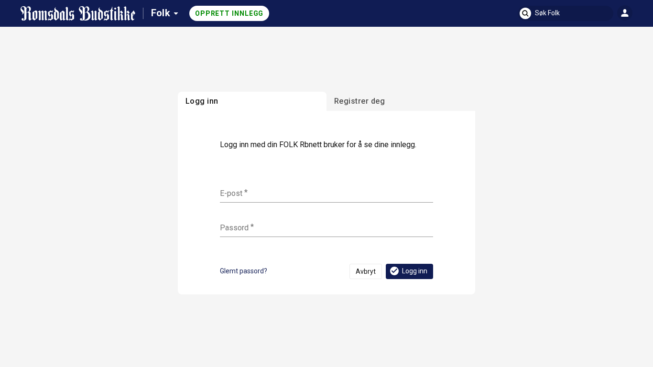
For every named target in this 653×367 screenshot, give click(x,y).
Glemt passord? (243, 271)
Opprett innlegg (229, 13)
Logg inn (414, 271)
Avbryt (366, 271)
